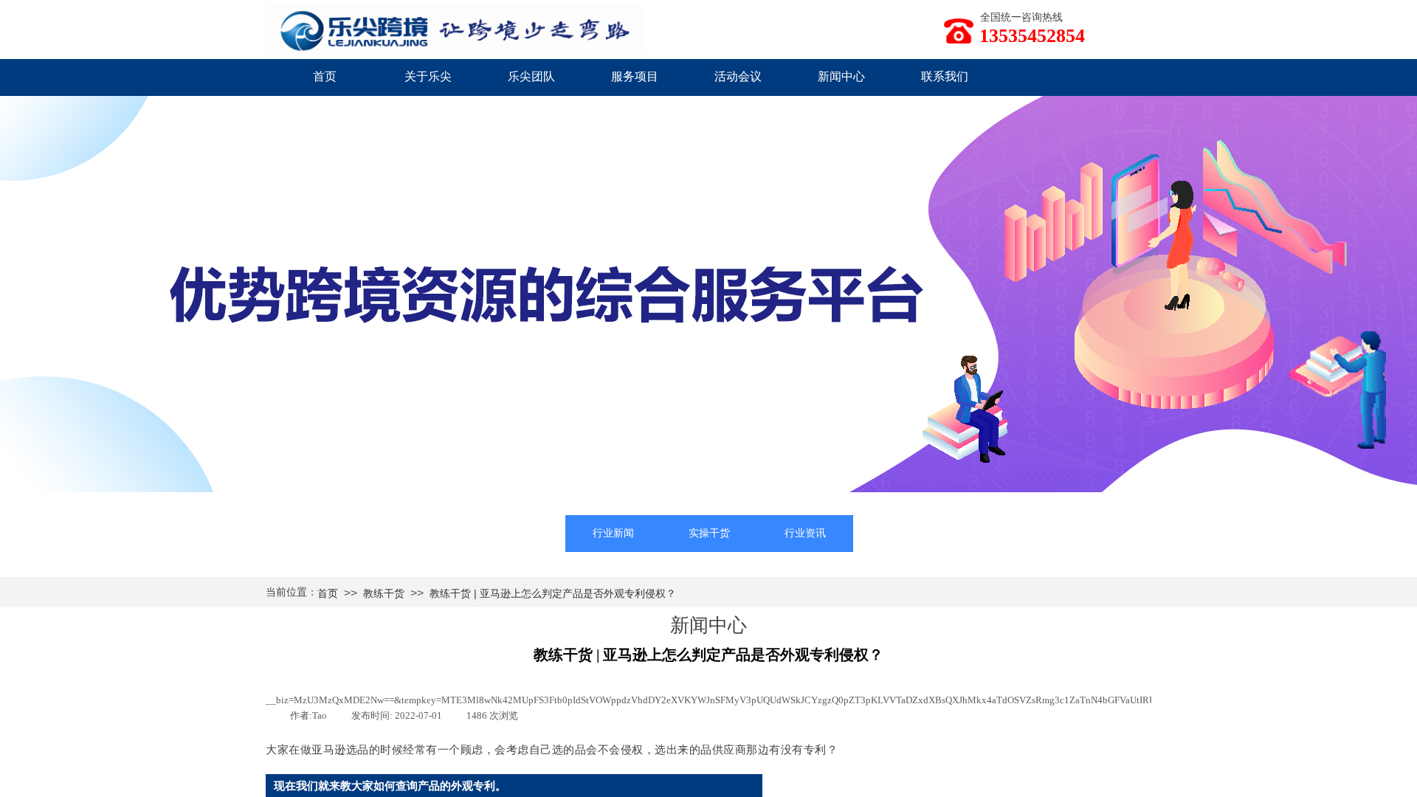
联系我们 (944, 76)
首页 (325, 76)
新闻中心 (841, 76)
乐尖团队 (531, 76)
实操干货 (709, 533)
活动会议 (738, 76)
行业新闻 (613, 533)
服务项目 (634, 76)
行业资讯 (805, 533)
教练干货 (383, 593)
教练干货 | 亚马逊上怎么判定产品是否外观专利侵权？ (553, 593)
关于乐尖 (428, 76)
